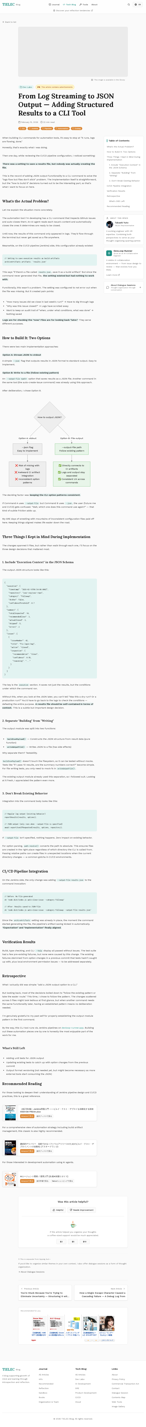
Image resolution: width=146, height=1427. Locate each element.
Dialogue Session (120, 1393)
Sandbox (43, 1393)
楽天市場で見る (42, 1181)
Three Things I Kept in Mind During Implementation (123, 158)
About (94, 4)
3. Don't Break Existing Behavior (124, 181)
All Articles (44, 1375)
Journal (55, 4)
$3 (61, 1241)
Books (42, 1397)
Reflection (44, 1388)
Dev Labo (27, 87)
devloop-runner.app (73, 1027)
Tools (85, 4)
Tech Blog (71, 4)
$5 (73, 1241)
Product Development (86, 1393)
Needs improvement (83, 1210)
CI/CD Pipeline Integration (119, 186)
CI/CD (78, 1397)
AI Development (83, 1384)
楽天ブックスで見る (44, 1116)
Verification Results (116, 191)
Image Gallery (118, 1406)
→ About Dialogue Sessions (31, 1272)
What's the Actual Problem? (120, 147)
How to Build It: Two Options (121, 152)
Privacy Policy (118, 1379)
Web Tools (117, 1402)
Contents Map (118, 1397)
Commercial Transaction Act (125, 1384)
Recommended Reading (118, 206)
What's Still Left (117, 201)
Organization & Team (49, 1402)
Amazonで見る (27, 1116)
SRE (77, 1388)
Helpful (59, 1210)
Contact (115, 1388)
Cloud (78, 1402)
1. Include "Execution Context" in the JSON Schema (124, 166)
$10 (84, 1241)
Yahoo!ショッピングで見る (62, 1181)
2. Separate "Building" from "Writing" (122, 174)
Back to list (10, 22)
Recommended (46, 1384)
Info (41, 1379)
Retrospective (113, 196)
